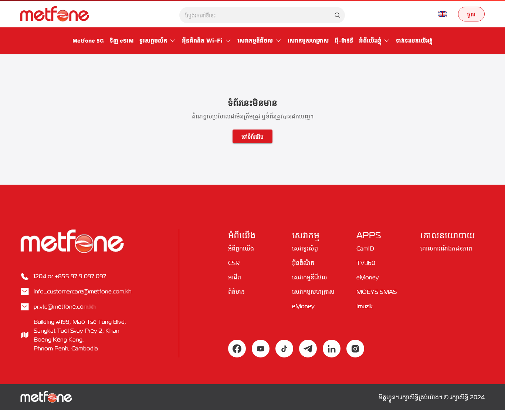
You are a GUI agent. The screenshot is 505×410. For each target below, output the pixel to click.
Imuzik (364, 306)
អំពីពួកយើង (241, 248)
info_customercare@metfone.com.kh (83, 291)
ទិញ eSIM (121, 40)
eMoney (303, 306)
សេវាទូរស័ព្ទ (305, 248)
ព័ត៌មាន (236, 291)
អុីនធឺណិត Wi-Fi (202, 40)
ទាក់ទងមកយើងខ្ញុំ (414, 40)
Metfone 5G (88, 40)
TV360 (365, 262)
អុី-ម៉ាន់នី (344, 40)
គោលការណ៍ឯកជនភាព (446, 248)
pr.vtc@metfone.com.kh (65, 306)
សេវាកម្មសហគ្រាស (308, 40)
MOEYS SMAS (376, 291)
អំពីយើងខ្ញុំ (370, 40)
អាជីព (234, 277)
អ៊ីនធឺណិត (303, 262)
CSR (234, 262)
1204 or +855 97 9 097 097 (70, 276)
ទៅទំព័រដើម (252, 136)
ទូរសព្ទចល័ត (153, 40)
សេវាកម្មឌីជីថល (255, 40)
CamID (365, 248)
